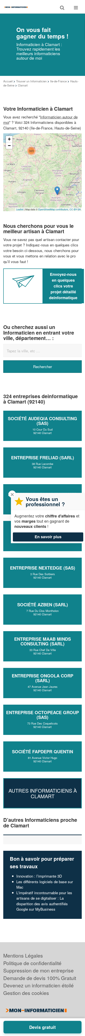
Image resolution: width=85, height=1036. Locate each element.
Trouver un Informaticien (31, 81)
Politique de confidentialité (32, 963)
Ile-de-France (58, 81)
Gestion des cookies (26, 992)
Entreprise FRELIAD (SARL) (42, 457)
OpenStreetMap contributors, (54, 209)
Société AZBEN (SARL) (42, 604)
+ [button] (9, 139)
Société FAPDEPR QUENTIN (42, 751)
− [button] (9, 145)
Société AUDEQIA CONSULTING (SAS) (42, 420)
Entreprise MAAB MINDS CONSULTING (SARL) (42, 641)
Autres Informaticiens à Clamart (42, 793)
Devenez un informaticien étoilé (38, 985)
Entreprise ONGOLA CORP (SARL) (42, 677)
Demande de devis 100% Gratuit (39, 978)
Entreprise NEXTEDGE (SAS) (42, 568)
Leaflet (19, 209)
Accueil (8, 81)
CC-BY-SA (75, 209)
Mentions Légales (23, 955)
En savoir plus (48, 537)
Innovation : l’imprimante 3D (39, 876)
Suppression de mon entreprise (38, 970)
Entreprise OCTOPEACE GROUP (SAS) (42, 714)
